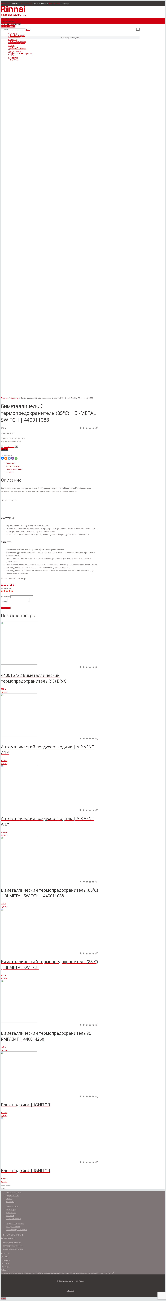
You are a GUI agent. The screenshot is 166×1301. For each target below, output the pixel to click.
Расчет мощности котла (16, 1229)
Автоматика (11, 1212)
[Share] (4, 1185)
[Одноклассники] (5, 458)
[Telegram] (9, 458)
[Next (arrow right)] (4, 1188)
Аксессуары (11, 1209)
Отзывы (9, 472)
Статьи (9, 1198)
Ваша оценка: (7, 588)
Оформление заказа (15, 1223)
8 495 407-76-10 (6, 3)
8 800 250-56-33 (54, 3)
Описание (10, 463)
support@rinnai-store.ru (13, 1249)
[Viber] (12, 458)
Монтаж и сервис (13, 1218)
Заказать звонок (8, 1238)
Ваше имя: (5, 596)
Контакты (10, 1201)
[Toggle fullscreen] (7, 1185)
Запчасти (14, 398)
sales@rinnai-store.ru (12, 1242)
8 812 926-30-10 (26, 3)
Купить (4, 449)
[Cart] (2, 32)
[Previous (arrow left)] (2, 1188)
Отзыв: (4, 601)
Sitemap (70, 1290)
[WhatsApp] (16, 458)
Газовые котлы (12, 1206)
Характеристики (13, 466)
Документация (12, 1195)
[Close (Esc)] (2, 1185)
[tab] (52, 463)
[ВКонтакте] (2, 458)
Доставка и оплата (14, 1192)
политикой (109, 1273)
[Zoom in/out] (9, 1185)
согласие (27, 1273)
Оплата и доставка (14, 469)
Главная (4, 398)
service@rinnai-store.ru (12, 1246)
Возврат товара (13, 1226)
